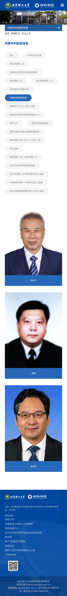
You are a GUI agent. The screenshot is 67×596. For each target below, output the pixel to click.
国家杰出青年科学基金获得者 (23, 72)
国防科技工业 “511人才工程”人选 (25, 140)
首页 (7, 33)
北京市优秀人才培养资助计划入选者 (27, 174)
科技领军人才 (16, 81)
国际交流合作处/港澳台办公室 (20, 550)
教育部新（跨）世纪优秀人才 (23, 157)
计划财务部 (10, 554)
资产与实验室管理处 (15, 541)
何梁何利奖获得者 (18, 97)
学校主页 (9, 519)
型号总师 (14, 148)
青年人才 (14, 123)
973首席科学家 (34, 55)
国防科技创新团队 (40, 123)
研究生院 (9, 545)
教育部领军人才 (17, 64)
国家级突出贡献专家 (19, 89)
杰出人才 (26, 33)
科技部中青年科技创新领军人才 (24, 114)
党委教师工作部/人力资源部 (19, 523)
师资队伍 (15, 33)
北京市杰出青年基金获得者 (22, 165)
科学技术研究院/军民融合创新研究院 (23, 532)
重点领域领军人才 (44, 81)
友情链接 (9, 515)
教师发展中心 (12, 528)
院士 (12, 55)
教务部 (8, 537)
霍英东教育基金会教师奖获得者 (24, 131)
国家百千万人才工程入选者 (22, 106)
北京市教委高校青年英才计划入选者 (27, 191)
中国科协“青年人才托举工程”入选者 (26, 182)
